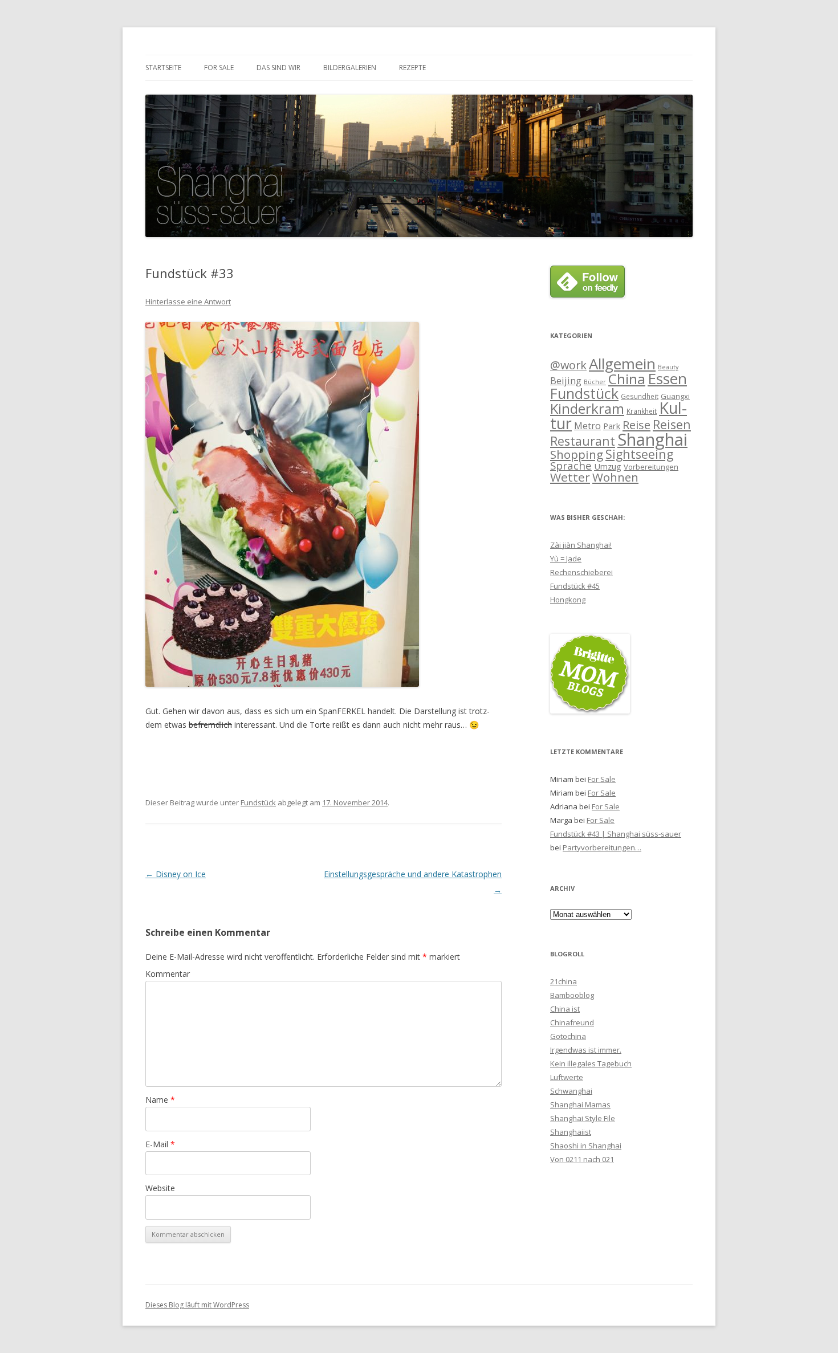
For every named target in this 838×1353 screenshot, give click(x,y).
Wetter (570, 477)
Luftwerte (566, 1077)
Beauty (668, 367)
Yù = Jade (565, 558)
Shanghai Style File (582, 1118)
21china (563, 981)
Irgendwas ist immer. (585, 1050)
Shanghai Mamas (580, 1104)
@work (568, 365)
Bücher (595, 382)
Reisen (672, 424)
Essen (667, 378)
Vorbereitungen (651, 467)
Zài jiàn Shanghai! (581, 545)
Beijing (565, 380)
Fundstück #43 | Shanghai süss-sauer (615, 834)
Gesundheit (639, 396)
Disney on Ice (175, 874)
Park (611, 425)
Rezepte (412, 67)
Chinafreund (572, 1022)
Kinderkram (587, 408)
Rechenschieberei (581, 572)
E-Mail (160, 1144)
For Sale (219, 67)
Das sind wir (278, 67)
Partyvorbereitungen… (602, 847)
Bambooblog (572, 995)
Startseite (163, 67)
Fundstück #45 (575, 586)
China (626, 378)
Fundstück (258, 802)
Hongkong (567, 599)
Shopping (576, 454)
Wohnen (615, 477)
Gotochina (568, 1036)
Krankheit (642, 410)
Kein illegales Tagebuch (591, 1063)
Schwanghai (571, 1091)
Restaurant (582, 441)
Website (160, 1188)
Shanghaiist (570, 1132)
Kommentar (167, 973)
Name (160, 1099)
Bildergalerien (349, 67)
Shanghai (652, 439)
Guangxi (675, 396)
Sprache (571, 465)
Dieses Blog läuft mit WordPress (197, 1305)
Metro (587, 425)
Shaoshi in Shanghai (585, 1145)
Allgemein (622, 363)
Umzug (607, 466)
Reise (636, 425)
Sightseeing (639, 454)
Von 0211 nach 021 (582, 1159)
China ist (565, 1009)
